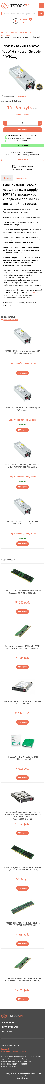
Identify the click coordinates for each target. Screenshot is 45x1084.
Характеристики (21, 178)
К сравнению (9, 96)
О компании (8, 1022)
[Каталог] (41, 8)
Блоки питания (36, 293)
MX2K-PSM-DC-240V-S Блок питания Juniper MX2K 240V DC (22, 522)
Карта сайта (6, 1049)
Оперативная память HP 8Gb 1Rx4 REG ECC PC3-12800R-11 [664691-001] (22, 924)
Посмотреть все (11, 320)
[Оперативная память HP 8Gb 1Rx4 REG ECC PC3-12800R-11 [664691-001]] (22, 908)
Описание (7, 178)
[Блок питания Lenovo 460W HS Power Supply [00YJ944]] (22, 78)
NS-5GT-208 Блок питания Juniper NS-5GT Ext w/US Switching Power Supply (23, 465)
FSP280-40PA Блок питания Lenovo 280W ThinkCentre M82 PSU (22, 352)
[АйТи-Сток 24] (15, 6)
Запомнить (22, 96)
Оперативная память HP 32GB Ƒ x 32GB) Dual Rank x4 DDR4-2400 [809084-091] (22, 647)
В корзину (23, 129)
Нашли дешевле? (22, 114)
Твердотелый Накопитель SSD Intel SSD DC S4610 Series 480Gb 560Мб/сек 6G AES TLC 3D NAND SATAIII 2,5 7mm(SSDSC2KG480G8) (22, 814)
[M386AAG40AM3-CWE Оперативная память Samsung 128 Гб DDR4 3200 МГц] (22, 576)
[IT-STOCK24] (12, 1017)
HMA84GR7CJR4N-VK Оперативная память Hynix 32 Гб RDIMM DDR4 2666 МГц (22, 868)
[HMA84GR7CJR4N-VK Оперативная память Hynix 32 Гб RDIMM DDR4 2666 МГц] (22, 852)
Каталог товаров (10, 1027)
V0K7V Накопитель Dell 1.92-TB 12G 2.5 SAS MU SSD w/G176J (22, 702)
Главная (4, 33)
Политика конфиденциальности (13, 1052)
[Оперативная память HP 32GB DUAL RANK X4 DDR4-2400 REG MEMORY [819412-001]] (22, 963)
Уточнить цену (22, 160)
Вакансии (7, 1031)
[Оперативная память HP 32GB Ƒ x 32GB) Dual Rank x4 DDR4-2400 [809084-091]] (22, 631)
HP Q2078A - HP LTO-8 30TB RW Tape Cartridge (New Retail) (22, 758)
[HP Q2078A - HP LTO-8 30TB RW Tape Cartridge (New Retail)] (22, 742)
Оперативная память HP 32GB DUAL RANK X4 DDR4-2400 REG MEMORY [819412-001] (22, 979)
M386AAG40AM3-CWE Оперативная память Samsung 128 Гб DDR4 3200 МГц (22, 592)
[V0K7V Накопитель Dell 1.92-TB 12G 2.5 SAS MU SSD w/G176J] (22, 686)
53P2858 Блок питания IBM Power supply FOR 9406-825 (22, 409)
